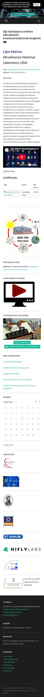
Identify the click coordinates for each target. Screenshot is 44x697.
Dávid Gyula (7, 665)
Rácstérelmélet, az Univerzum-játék (16, 368)
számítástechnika (33, 69)
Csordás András (9, 662)
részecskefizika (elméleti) (17, 69)
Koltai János (7, 671)
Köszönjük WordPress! (14, 688)
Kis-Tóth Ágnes (8, 668)
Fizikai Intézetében (10, 615)
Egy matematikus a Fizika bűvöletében (17, 379)
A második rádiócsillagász (12, 362)
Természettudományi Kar (12, 612)
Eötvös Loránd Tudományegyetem (15, 609)
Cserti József (8, 656)
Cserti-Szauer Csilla (10, 659)
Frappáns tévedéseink (11, 374)
